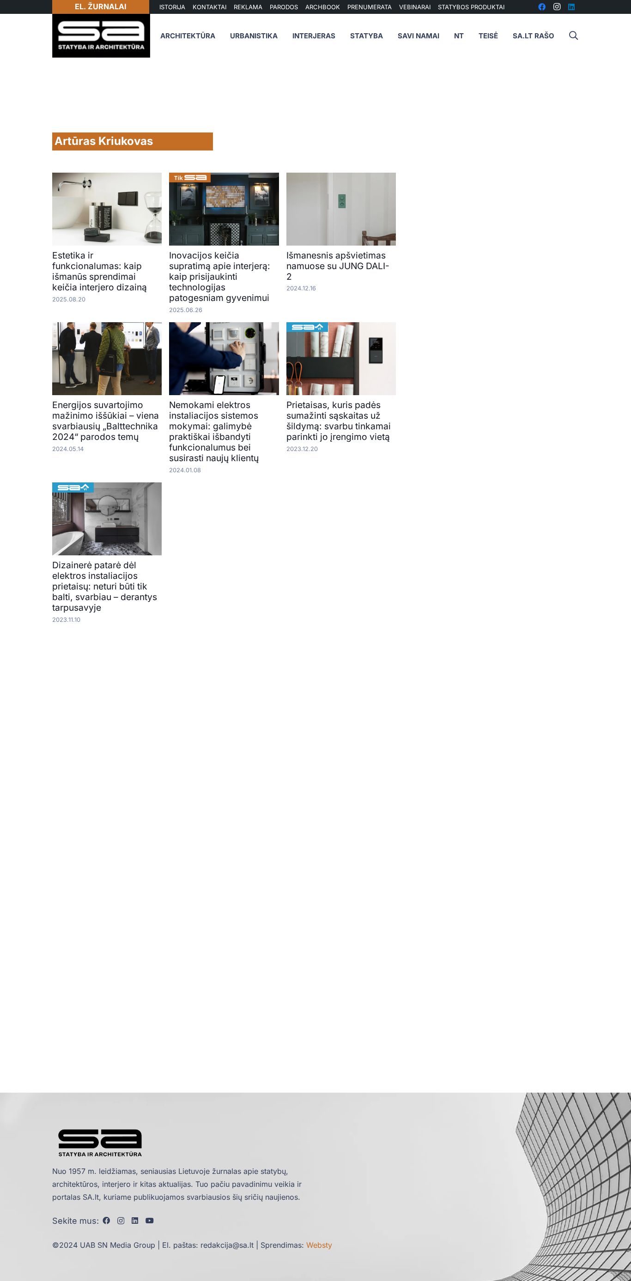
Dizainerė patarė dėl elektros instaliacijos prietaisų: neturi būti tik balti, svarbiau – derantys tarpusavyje (104, 586)
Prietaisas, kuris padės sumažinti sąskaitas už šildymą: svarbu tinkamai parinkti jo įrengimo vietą (338, 420)
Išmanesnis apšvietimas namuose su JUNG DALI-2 (337, 266)
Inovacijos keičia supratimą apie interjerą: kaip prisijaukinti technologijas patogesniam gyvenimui (219, 276)
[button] (573, 35)
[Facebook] (106, 1220)
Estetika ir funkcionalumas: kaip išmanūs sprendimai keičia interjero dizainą (99, 271)
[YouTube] (150, 1220)
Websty (319, 1245)
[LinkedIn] (135, 1220)
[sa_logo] (101, 36)
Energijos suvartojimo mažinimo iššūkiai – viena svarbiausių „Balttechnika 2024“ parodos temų (105, 420)
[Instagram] (120, 1221)
